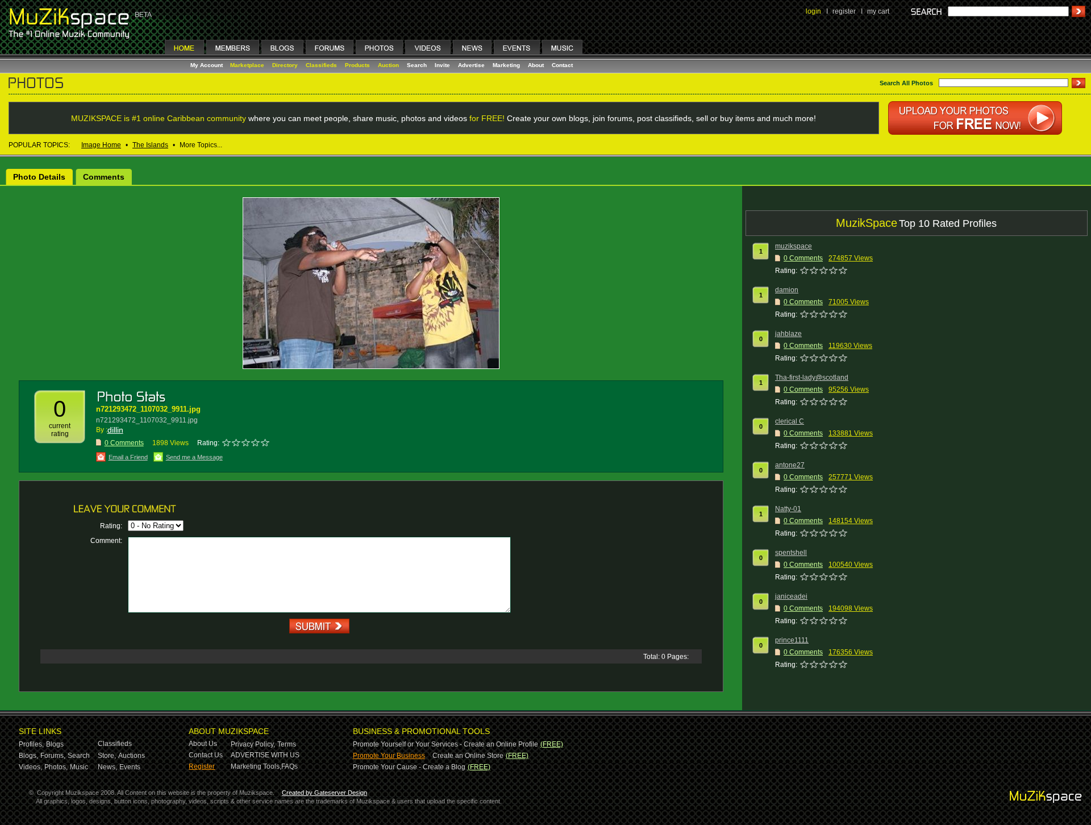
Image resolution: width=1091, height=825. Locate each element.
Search (417, 65)
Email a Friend (128, 457)
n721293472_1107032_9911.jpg (148, 409)
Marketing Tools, (256, 766)
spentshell (791, 553)
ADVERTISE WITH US (265, 755)
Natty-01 (788, 509)
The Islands (150, 145)
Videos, (30, 767)
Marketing (506, 65)
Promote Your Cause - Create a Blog (409, 767)
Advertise (471, 65)
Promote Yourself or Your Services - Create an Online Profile (445, 744)
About (536, 65)
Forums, (52, 756)
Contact (562, 65)
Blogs (55, 744)
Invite (442, 65)
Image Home (101, 145)
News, (107, 767)
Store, (107, 756)
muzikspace (793, 246)
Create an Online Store (467, 756)
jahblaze (788, 334)
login (813, 11)
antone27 (790, 465)
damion (786, 290)
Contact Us (206, 755)
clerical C (789, 421)
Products (357, 65)
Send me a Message (194, 457)
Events (129, 767)
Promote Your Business (389, 756)
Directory (285, 65)
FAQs (289, 766)
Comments (103, 176)
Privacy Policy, (253, 744)
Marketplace (247, 65)
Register (202, 766)
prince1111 (792, 640)
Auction (388, 65)
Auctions (131, 756)
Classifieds (321, 65)
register (844, 11)
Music (79, 767)
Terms (286, 744)
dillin (115, 429)
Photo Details (39, 176)
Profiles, (31, 744)
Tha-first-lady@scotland (811, 378)
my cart (878, 11)
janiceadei (791, 596)
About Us (203, 744)
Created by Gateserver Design (324, 792)
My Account (207, 65)
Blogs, (28, 756)
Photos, (56, 767)
